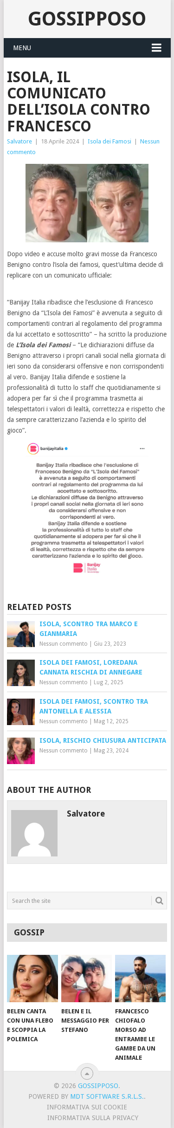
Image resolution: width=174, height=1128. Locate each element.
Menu (22, 48)
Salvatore (19, 141)
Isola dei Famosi (109, 141)
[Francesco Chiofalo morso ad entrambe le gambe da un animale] (140, 978)
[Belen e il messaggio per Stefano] (86, 978)
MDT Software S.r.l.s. (107, 1096)
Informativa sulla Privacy (92, 1118)
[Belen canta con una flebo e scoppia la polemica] (32, 978)
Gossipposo (87, 18)
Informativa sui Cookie (87, 1107)
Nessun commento (63, 644)
